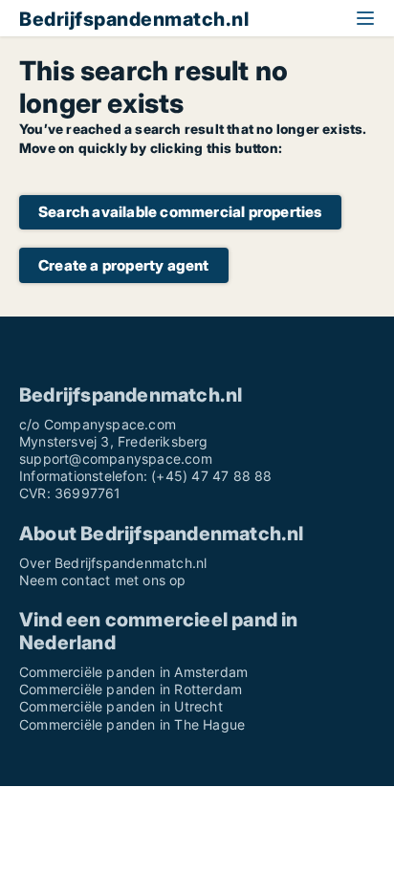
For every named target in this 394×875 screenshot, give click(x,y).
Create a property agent (123, 265)
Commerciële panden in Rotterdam (130, 689)
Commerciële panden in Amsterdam (133, 672)
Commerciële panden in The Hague (132, 724)
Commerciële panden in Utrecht (121, 706)
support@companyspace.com (115, 458)
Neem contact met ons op (102, 580)
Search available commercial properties (180, 212)
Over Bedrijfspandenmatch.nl (113, 563)
